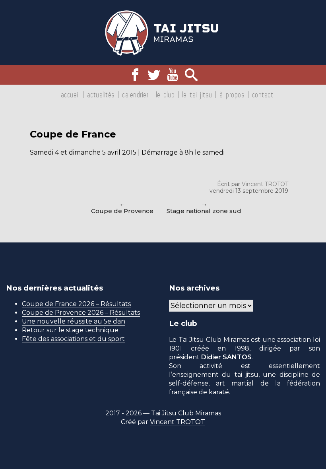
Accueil (70, 94)
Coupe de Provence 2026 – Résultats (81, 312)
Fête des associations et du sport (73, 339)
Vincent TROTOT (265, 184)
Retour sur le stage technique (70, 330)
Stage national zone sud (204, 211)
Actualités (101, 94)
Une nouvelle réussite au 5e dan (73, 321)
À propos (231, 94)
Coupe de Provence (122, 211)
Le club (165, 94)
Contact (263, 94)
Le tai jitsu (197, 94)
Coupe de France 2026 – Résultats (76, 304)
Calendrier (135, 94)
